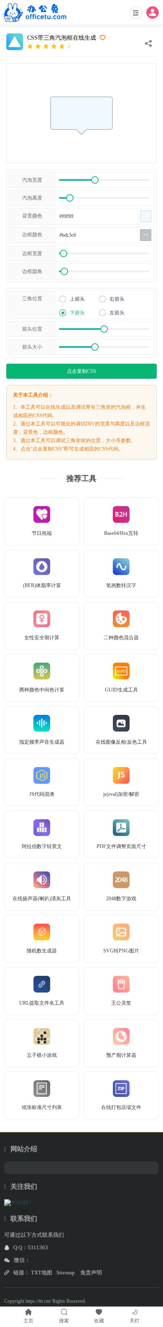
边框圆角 (32, 271)
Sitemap (65, 1272)
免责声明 (91, 1272)
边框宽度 (32, 253)
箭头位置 (32, 329)
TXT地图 (41, 1272)
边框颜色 (32, 235)
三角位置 (32, 298)
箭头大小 (32, 347)
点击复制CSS (81, 371)
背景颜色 (32, 216)
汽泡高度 (32, 198)
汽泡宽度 (32, 180)
